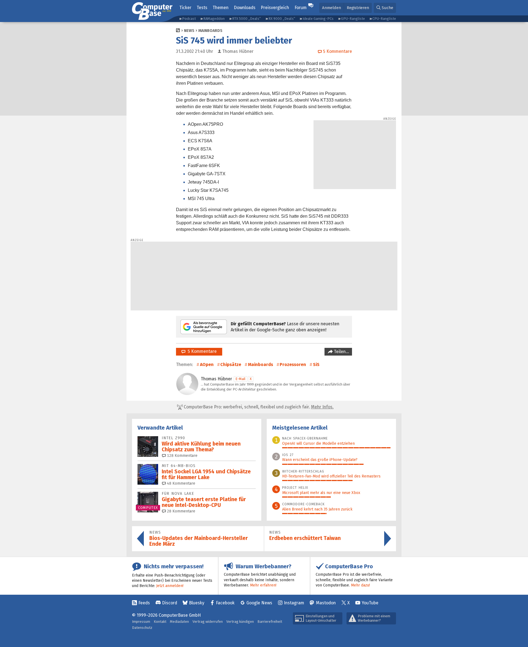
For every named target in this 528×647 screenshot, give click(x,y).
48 (180, 483)
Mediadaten (179, 621)
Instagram (294, 602)
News (189, 30)
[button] (385, 8)
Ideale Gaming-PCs (318, 19)
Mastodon (326, 602)
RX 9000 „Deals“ (281, 19)
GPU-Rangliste (353, 19)
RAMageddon (214, 19)
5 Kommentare (201, 351)
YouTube (370, 602)
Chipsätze (230, 364)
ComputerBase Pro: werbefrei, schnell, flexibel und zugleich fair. (258, 407)
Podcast (189, 19)
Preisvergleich (275, 7)
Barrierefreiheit (269, 621)
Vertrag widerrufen (208, 621)
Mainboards (210, 30)
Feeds (144, 602)
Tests (202, 7)
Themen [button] (221, 7)
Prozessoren (293, 364)
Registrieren (358, 7)
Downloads (244, 7)
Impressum (141, 621)
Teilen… (341, 351)
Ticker (185, 7)
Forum (301, 7)
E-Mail (240, 379)
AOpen (207, 364)
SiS (316, 364)
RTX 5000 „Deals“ (246, 19)
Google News (259, 602)
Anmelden (331, 7)
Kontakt (160, 621)
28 (180, 511)
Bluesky (196, 602)
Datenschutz (142, 628)
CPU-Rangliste (384, 19)
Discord (169, 602)
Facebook (225, 602)
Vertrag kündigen (240, 621)
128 (181, 455)
